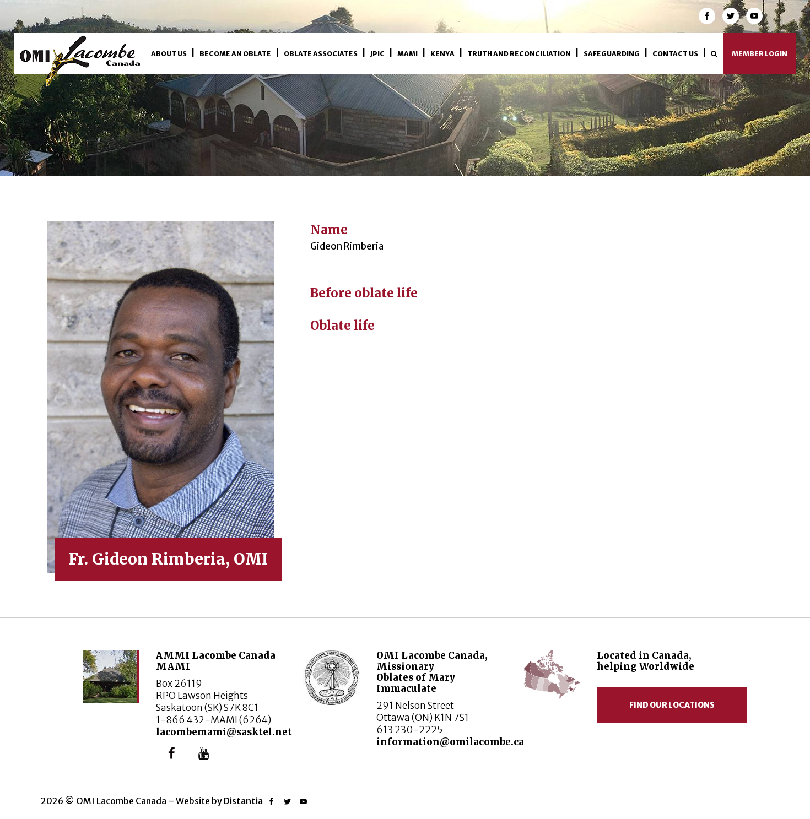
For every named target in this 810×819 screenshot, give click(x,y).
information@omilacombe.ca (450, 742)
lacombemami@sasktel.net (224, 732)
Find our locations (672, 705)
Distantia (243, 800)
